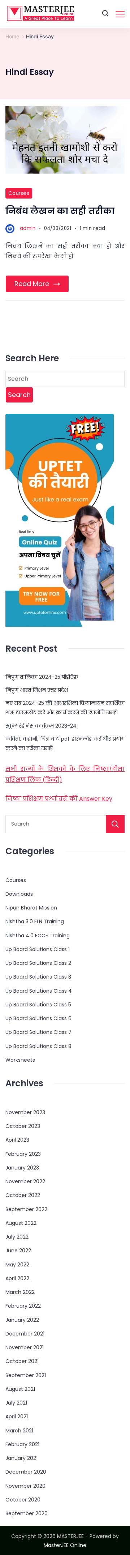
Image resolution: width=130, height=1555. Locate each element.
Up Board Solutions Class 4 (38, 990)
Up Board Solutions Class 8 (38, 1046)
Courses (18, 193)
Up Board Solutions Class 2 (38, 963)
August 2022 (20, 1223)
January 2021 (21, 1458)
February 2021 (22, 1444)
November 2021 (24, 1347)
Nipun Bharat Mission (31, 907)
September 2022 (26, 1209)
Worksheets (20, 1060)
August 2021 (20, 1389)
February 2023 (23, 1154)
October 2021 (22, 1361)
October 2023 (22, 1126)
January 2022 (22, 1320)
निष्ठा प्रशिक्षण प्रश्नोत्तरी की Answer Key (58, 798)
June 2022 (18, 1250)
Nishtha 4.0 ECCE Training (37, 935)
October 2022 (22, 1195)
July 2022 (17, 1236)
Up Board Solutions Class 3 (38, 976)
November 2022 (25, 1181)
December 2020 (25, 1471)
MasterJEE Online (65, 1545)
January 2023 (22, 1167)
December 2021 (24, 1333)
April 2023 (17, 1139)
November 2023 (25, 1112)
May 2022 (17, 1264)
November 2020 (25, 1486)
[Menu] (120, 14)
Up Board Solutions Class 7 (38, 1032)
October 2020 (22, 1499)
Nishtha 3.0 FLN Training (34, 921)
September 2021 (25, 1375)
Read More (31, 283)
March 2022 (20, 1292)
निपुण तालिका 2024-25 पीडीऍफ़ (41, 677)
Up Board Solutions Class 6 (38, 1018)
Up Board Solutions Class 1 (37, 949)
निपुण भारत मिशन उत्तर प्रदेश (36, 690)
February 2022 (23, 1305)
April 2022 (17, 1278)
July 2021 (16, 1402)
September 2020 (26, 1513)
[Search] (115, 824)
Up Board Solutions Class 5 (38, 1004)
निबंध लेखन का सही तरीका (59, 211)
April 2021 (16, 1416)
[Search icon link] (105, 14)
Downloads (19, 894)
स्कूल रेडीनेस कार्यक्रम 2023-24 (41, 725)
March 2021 (19, 1430)
